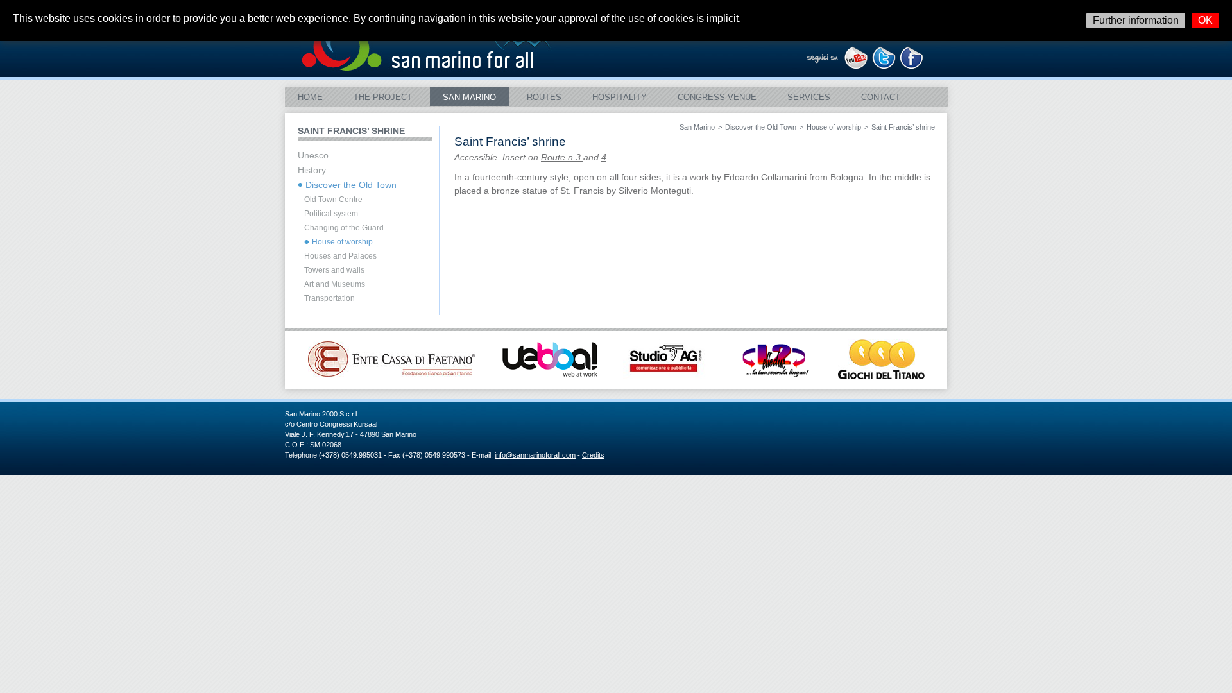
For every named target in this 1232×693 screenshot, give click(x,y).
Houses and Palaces (340, 256)
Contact (880, 97)
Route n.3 (562, 157)
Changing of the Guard (344, 227)
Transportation (329, 298)
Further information (1136, 20)
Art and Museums (334, 284)
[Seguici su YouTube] (856, 65)
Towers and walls (334, 270)
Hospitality (619, 97)
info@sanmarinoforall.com (535, 455)
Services (808, 97)
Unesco (313, 155)
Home (310, 97)
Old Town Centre (333, 199)
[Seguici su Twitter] (884, 65)
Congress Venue (717, 97)
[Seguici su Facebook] (911, 65)
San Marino (469, 97)
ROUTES (544, 97)
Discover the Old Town (760, 127)
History (312, 170)
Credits (593, 455)
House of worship (834, 127)
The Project (383, 97)
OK (1205, 20)
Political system (331, 213)
